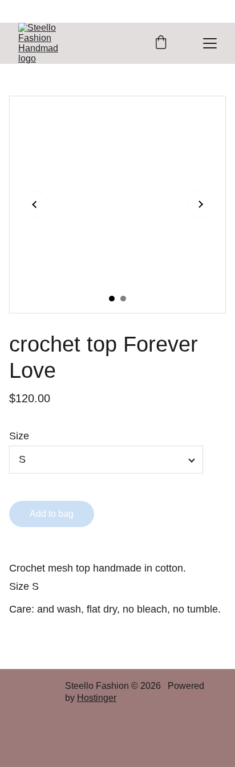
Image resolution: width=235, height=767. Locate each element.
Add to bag (52, 514)
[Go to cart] (160, 43)
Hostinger (96, 698)
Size (19, 436)
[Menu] (210, 43)
